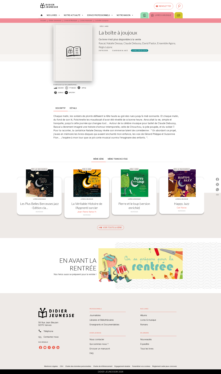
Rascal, (103, 43)
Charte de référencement (102, 366)
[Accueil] (49, 6)
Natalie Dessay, (115, 43)
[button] (163, 6)
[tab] (41, 15)
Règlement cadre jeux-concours (164, 366)
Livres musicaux (86, 20)
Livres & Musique (70, 20)
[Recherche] (179, 6)
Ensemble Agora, (166, 43)
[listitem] (40, 347)
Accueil (43, 20)
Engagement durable (122, 366)
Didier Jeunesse (55, 20)
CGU (61, 366)
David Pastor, (149, 43)
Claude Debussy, (133, 43)
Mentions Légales (51, 366)
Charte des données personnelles (78, 366)
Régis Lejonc (105, 47)
